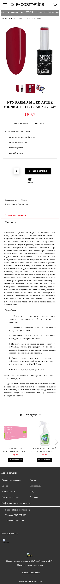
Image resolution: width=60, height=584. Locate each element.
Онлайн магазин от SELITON (30, 581)
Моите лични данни (31, 572)
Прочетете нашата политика (30, 565)
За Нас (5, 486)
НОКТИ (12, 18)
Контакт (33, 480)
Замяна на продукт (10, 497)
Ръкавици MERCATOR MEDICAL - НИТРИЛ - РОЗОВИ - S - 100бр (16, 450)
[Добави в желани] (55, 163)
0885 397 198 (20, 515)
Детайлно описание (16, 215)
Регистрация (35, 486)
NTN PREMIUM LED (34, 18)
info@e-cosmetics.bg (21, 510)
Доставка (34, 497)
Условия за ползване (11, 480)
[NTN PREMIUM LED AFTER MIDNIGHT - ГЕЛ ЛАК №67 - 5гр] (30, 80)
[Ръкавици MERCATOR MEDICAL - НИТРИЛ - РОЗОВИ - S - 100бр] (15, 433)
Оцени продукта (11, 200)
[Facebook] (5, 526)
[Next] (54, 441)
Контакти (10, 222)
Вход (32, 491)
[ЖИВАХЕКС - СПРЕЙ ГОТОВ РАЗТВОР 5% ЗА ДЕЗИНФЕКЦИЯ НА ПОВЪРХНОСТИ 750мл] (44, 433)
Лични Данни (8, 491)
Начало (4, 18)
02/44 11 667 (19, 520)
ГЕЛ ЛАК (21, 18)
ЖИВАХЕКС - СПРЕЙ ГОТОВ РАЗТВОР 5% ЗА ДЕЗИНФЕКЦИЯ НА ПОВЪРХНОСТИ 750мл (44, 450)
